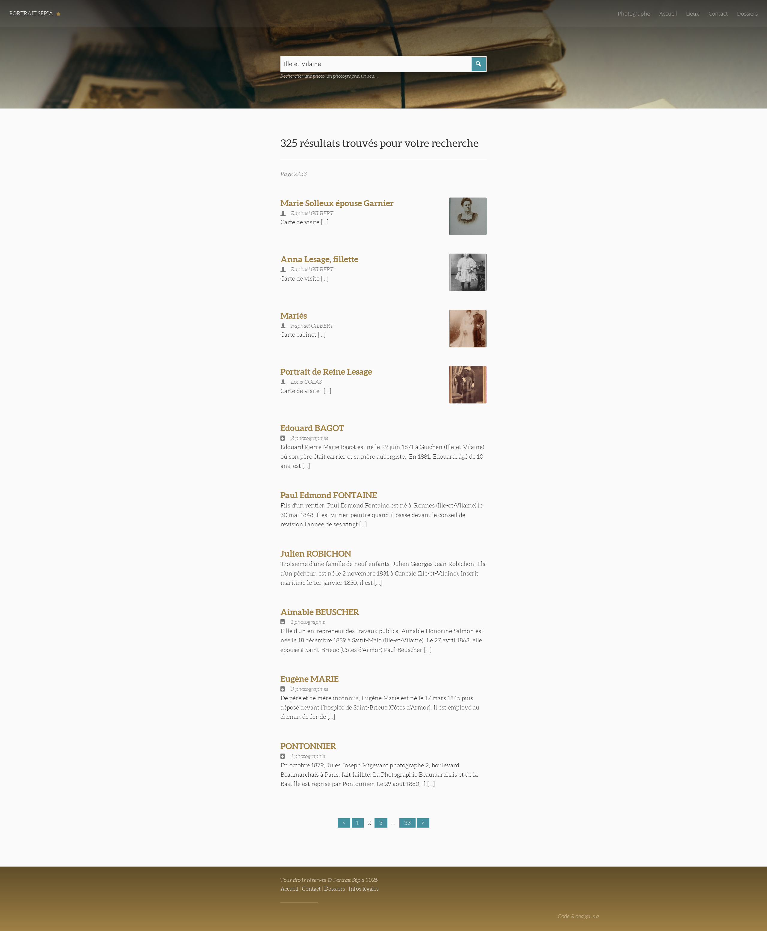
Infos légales (364, 889)
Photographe (634, 13)
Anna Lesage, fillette (319, 259)
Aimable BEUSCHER (319, 612)
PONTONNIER (308, 746)
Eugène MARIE (309, 679)
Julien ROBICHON (315, 553)
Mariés (293, 315)
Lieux (692, 13)
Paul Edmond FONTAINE (328, 495)
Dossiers (747, 13)
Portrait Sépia (31, 13)
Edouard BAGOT (312, 428)
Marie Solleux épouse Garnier (337, 203)
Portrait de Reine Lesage (326, 371)
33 (407, 822)
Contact (718, 13)
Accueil (668, 13)
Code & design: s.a (578, 916)
